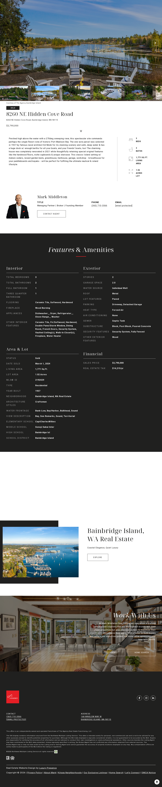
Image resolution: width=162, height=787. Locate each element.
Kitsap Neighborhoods (70, 772)
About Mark (50, 772)
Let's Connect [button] (111, 653)
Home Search (142, 653)
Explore (97, 557)
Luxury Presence (48, 768)
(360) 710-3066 (99, 205)
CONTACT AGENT (51, 214)
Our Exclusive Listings (95, 772)
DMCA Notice (149, 772)
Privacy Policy (34, 772)
